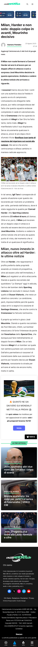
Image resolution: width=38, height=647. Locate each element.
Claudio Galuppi (21, 601)
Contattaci (19, 629)
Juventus (8, 462)
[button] (27, 4)
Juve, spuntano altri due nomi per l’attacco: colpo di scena (18, 469)
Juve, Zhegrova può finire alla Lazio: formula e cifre (18, 534)
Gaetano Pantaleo (14, 45)
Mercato (17, 462)
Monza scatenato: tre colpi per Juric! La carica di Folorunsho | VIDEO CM (18, 500)
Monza (16, 491)
